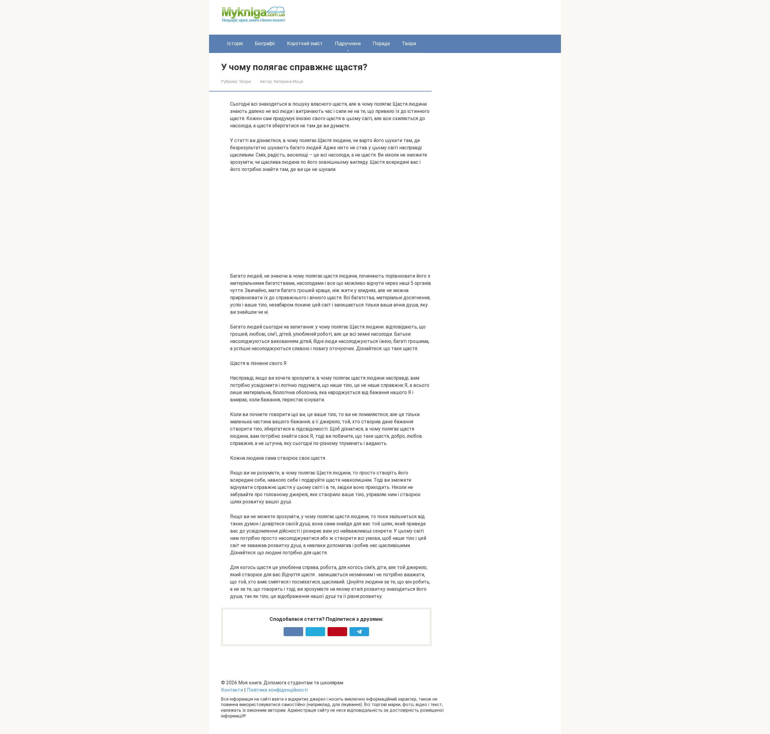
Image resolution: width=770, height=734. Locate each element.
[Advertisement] (331, 223)
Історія (235, 43)
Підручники (348, 43)
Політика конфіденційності (277, 690)
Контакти (232, 690)
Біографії (265, 43)
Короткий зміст (305, 43)
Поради (381, 43)
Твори (409, 43)
